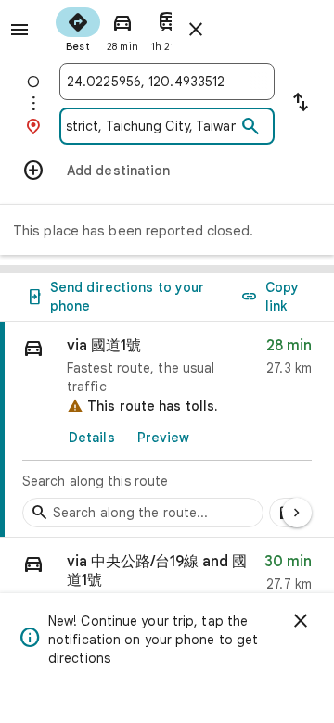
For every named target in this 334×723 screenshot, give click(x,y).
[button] (167, 577)
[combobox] (167, 81)
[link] (167, 430)
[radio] (78, 28)
